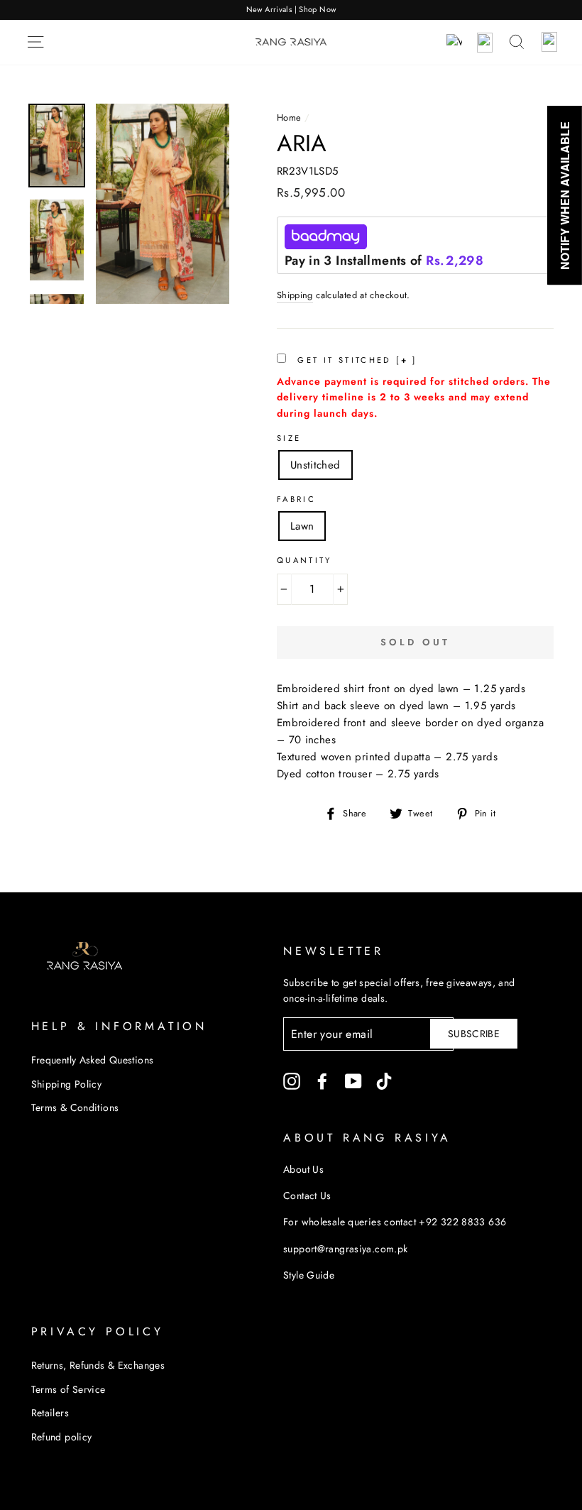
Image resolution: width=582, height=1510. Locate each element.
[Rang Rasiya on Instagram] (291, 1081)
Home (289, 117)
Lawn (302, 526)
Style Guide (308, 1275)
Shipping (295, 295)
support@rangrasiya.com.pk (345, 1249)
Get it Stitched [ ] (355, 360)
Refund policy (61, 1437)
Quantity (304, 560)
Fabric (296, 499)
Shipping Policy (66, 1084)
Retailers (50, 1413)
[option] (291, 10)
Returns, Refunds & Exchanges (98, 1365)
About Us (303, 1169)
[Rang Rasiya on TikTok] (383, 1081)
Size (289, 438)
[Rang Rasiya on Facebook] (322, 1081)
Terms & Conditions (75, 1107)
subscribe (474, 1034)
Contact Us (307, 1195)
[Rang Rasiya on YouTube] (353, 1081)
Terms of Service (68, 1389)
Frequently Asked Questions (92, 1060)
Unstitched (315, 465)
